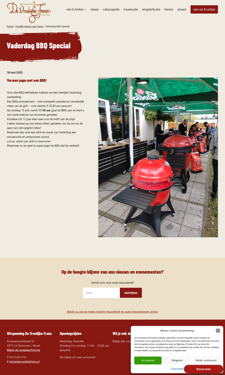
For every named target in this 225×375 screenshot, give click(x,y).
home (10, 26)
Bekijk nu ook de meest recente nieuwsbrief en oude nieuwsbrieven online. (112, 311)
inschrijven (130, 293)
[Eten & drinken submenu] (85, 9)
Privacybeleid (177, 368)
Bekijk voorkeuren (206, 360)
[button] (218, 330)
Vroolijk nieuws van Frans (29, 26)
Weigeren (177, 360)
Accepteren (148, 360)
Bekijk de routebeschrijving (23, 350)
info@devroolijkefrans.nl (24, 361)
